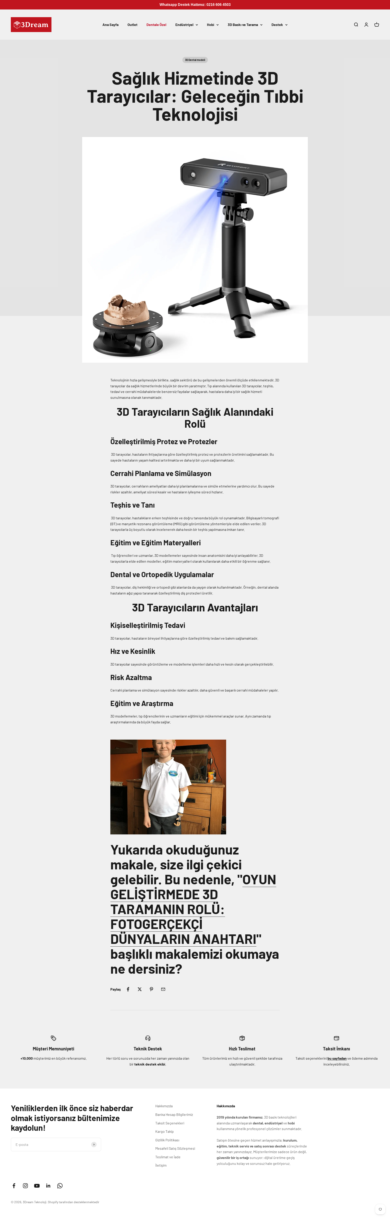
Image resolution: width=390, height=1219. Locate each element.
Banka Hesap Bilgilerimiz (174, 1114)
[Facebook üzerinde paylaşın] (127, 989)
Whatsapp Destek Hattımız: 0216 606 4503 (195, 5)
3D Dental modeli (195, 59)
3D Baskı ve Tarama (243, 24)
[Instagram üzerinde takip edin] (25, 1186)
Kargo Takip (164, 1131)
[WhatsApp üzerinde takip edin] (60, 1186)
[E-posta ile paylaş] (163, 989)
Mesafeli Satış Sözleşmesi (175, 1148)
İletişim (161, 1165)
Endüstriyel (184, 24)
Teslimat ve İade (168, 1157)
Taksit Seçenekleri (169, 1123)
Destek (277, 24)
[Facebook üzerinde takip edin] (14, 1186)
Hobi (210, 24)
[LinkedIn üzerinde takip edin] (48, 1186)
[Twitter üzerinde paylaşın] (139, 989)
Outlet (132, 24)
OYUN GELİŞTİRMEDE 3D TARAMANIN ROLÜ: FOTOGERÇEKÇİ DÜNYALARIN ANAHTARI (193, 909)
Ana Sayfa (110, 24)
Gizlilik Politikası (167, 1140)
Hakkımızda (164, 1106)
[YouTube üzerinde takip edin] (37, 1186)
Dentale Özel (156, 24)
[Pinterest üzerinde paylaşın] (151, 989)
